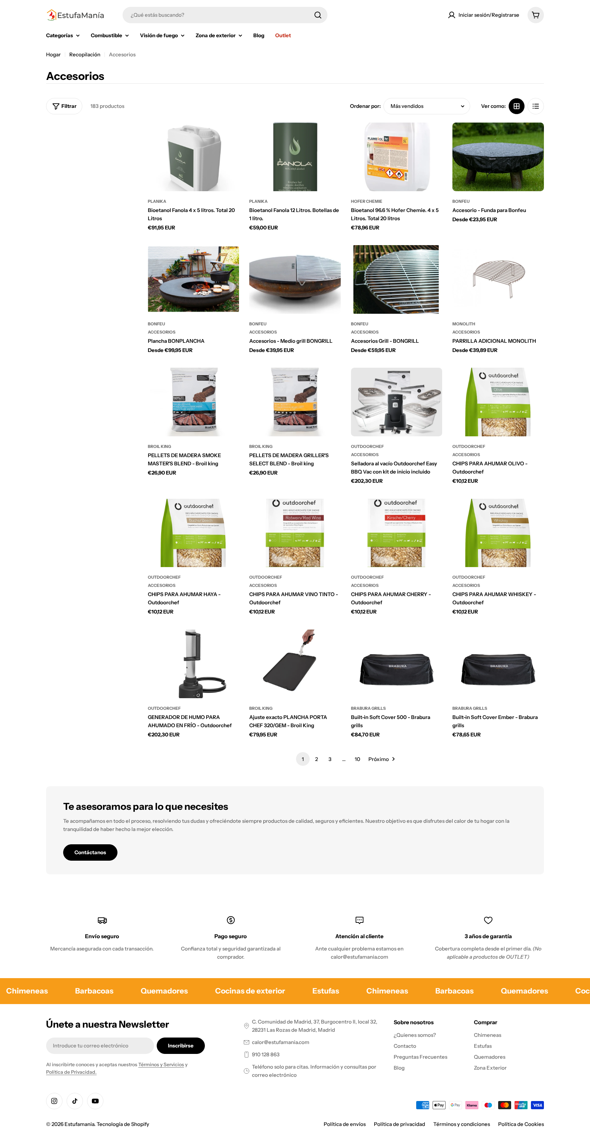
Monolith (463, 323)
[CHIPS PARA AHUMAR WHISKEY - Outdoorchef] (498, 533)
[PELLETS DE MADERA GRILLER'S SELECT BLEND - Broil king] (295, 402)
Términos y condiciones (461, 1124)
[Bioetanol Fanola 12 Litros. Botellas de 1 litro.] (295, 157)
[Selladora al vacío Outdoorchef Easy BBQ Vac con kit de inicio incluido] (396, 402)
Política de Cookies (521, 1124)
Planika (157, 201)
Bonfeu (460, 201)
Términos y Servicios (161, 1064)
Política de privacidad (399, 1124)
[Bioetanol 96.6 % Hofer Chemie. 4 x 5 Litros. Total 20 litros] (396, 157)
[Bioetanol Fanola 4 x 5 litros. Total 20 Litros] (193, 157)
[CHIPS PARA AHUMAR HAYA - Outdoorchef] (193, 533)
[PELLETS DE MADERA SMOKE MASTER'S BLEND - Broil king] (193, 402)
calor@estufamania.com (280, 1042)
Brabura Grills (368, 708)
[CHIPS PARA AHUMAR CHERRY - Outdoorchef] (396, 533)
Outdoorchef (367, 446)
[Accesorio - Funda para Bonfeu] (498, 157)
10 (357, 759)
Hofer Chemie (366, 201)
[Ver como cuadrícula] (516, 106)
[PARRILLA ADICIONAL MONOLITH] (498, 279)
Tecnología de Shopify (123, 1124)
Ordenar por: (365, 106)
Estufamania (79, 1124)
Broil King (159, 446)
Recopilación (84, 54)
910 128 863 (266, 1054)
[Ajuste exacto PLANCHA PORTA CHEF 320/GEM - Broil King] (295, 664)
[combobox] (225, 15)
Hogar (53, 54)
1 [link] (303, 759)
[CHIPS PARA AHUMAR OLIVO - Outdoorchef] (498, 402)
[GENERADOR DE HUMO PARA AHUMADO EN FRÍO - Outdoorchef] (193, 664)
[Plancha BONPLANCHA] (193, 279)
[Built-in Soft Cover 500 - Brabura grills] (396, 664)
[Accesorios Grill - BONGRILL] (396, 279)
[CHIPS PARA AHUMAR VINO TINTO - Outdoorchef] (295, 533)
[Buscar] (318, 15)
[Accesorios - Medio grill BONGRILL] (295, 279)
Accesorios (161, 332)
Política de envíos (345, 1124)
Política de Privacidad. (71, 1072)
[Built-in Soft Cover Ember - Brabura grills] (498, 664)
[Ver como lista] (536, 106)
